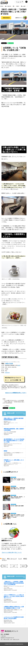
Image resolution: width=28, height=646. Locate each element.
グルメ (4, 558)
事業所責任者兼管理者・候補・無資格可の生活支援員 (14, 429)
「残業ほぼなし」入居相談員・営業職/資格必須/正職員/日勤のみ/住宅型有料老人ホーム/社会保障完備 (14, 583)
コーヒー (4, 560)
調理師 (5, 451)
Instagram (7, 372)
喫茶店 (25, 558)
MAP (19, 365)
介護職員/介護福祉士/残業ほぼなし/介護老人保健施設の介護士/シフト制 (14, 607)
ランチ (20, 558)
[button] (14, 379)
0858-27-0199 (9, 363)
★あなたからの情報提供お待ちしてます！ (16, 392)
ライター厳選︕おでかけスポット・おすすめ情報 (14, 400)
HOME (4, 398)
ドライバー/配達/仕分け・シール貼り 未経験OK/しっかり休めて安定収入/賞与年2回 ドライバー (14, 596)
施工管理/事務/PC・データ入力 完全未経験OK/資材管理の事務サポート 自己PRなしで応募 (14, 440)
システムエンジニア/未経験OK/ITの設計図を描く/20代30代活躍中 (14, 617)
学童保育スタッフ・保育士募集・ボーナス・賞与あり (14, 460)
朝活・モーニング (12, 558)
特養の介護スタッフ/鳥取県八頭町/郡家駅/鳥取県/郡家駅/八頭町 (13, 419)
